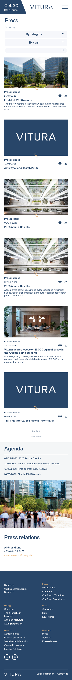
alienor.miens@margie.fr (18, 555)
